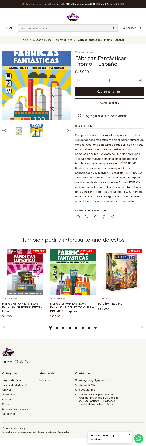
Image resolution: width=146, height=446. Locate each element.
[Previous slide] (4, 130)
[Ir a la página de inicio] (73, 16)
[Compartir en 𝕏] (87, 217)
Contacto (8, 404)
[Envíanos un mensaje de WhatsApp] (138, 438)
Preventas (8, 399)
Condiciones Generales (15, 408)
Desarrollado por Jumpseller (54, 432)
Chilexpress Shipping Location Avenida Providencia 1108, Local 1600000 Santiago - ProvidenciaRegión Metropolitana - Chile (98, 399)
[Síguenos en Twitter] (26, 361)
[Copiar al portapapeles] (113, 217)
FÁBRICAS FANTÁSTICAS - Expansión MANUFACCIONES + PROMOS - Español (72, 307)
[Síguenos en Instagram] (16, 361)
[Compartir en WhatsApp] (95, 217)
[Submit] (114, 28)
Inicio (25, 40)
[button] (50, 328)
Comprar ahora (109, 102)
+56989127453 (87, 385)
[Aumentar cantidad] (141, 80)
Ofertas (6, 389)
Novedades (8, 394)
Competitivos (64, 40)
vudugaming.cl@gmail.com (94, 380)
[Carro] (142, 28)
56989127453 (87, 389)
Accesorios (8, 413)
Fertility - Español (110, 303)
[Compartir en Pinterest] (104, 217)
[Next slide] (68, 130)
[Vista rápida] (41, 272)
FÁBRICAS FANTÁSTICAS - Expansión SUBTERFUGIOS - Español (22, 307)
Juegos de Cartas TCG (15, 385)
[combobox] (68, 28)
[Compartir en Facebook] (78, 217)
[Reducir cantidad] (78, 80)
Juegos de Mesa (42, 40)
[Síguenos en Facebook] (21, 361)
